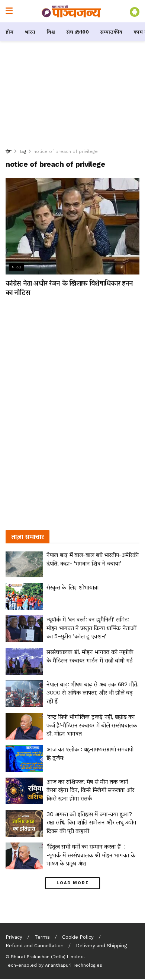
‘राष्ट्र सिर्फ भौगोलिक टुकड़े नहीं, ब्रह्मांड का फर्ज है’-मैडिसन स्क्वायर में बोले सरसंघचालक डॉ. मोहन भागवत (92, 725)
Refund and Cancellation (35, 945)
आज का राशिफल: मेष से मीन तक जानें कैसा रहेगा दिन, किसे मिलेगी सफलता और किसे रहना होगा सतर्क (90, 790)
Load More (73, 883)
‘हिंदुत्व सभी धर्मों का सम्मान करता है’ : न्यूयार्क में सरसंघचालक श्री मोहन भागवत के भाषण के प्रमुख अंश (90, 855)
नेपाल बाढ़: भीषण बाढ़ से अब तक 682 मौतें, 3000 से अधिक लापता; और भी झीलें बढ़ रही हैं (92, 693)
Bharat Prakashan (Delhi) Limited (47, 956)
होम (9, 32)
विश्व (50, 32)
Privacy (14, 937)
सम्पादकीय (111, 32)
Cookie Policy (78, 937)
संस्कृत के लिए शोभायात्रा (72, 587)
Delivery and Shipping (101, 945)
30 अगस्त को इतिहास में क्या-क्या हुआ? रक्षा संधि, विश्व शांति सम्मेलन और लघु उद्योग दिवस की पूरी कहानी (91, 822)
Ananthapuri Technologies (73, 965)
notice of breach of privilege (65, 151)
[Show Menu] (9, 11)
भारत (30, 32)
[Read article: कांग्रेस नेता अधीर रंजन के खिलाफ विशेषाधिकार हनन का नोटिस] (72, 226)
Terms (42, 937)
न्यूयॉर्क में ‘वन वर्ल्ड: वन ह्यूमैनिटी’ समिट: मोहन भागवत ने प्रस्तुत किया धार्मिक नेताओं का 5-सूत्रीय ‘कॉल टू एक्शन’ (91, 628)
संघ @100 (77, 32)
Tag (22, 151)
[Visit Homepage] (71, 11)
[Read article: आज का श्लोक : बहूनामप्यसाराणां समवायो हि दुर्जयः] (24, 758)
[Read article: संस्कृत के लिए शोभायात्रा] (24, 596)
